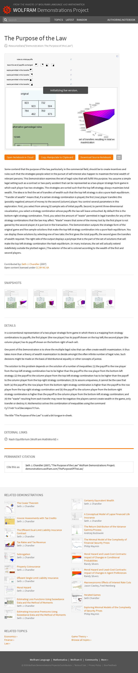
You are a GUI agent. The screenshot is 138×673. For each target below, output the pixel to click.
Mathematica (76, 4)
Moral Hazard (24, 587)
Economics (10, 636)
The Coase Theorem (27, 503)
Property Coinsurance (28, 566)
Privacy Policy (95, 665)
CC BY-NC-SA (42, 267)
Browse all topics (81, 639)
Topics (58, 19)
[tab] (16, 299)
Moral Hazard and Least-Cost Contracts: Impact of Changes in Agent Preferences (105, 571)
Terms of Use (80, 665)
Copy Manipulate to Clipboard (57, 157)
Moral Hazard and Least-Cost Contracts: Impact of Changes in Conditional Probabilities (105, 557)
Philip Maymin (91, 546)
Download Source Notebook (95, 157)
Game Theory (79, 636)
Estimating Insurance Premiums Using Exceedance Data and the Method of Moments (41, 613)
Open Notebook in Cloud (20, 157)
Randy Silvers (91, 563)
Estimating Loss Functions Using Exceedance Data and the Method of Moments (40, 601)
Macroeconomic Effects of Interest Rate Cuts (107, 582)
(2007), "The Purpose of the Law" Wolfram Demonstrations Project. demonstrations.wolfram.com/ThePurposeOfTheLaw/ (70, 467)
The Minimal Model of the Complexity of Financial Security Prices (105, 541)
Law (6, 643)
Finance (8, 639)
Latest (70, 19)
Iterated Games (92, 594)
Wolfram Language (50, 4)
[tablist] (69, 299)
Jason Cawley (91, 585)
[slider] (52, 61)
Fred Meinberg (107, 585)
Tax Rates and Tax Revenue (31, 542)
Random (82, 19)
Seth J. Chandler (30, 264)
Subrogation (23, 554)
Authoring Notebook (121, 19)
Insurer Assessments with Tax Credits (36, 518)
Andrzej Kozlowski (94, 533)
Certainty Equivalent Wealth (99, 500)
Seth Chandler (91, 598)
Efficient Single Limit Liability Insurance (37, 578)
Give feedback (110, 665)
